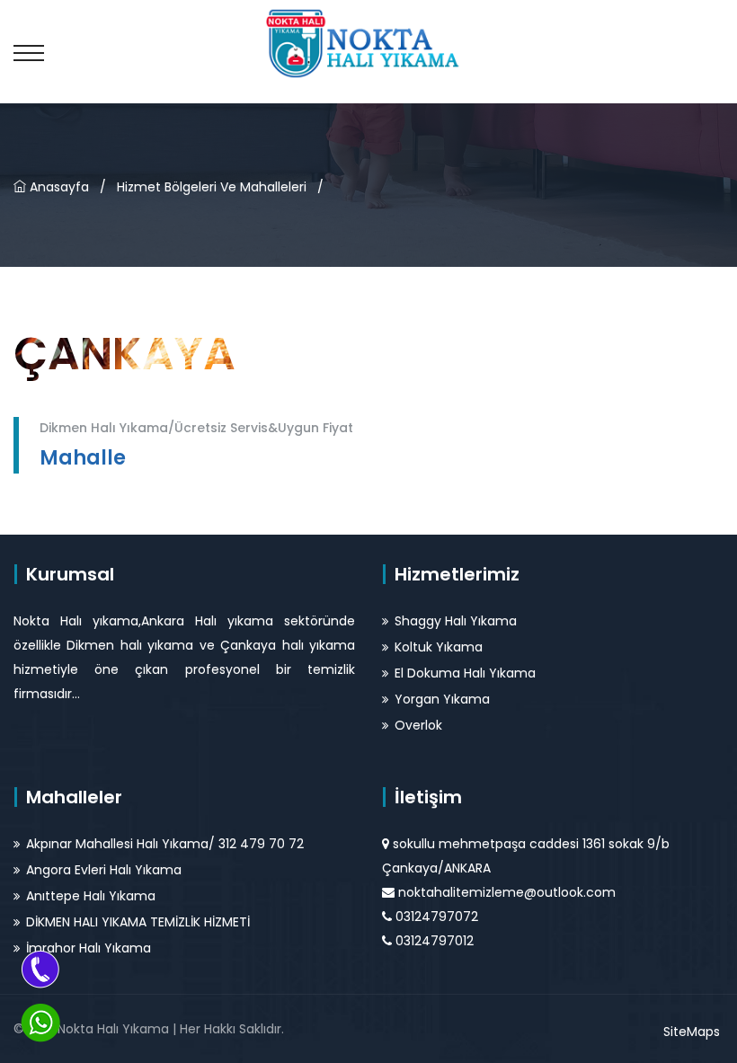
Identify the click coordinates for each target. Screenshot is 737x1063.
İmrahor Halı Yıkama (88, 948)
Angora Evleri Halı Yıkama (104, 870)
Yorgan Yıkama (442, 699)
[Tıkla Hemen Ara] (40, 968)
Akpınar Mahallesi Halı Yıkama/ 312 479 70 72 (165, 844)
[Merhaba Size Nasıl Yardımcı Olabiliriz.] (40, 1022)
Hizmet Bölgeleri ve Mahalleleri (211, 187)
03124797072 (436, 917)
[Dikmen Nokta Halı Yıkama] (368, 42)
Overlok (418, 725)
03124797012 (434, 941)
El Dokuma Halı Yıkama (465, 673)
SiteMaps (691, 1032)
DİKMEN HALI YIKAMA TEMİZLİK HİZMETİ (138, 922)
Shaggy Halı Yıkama (456, 621)
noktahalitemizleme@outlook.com (507, 892)
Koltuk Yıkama (439, 647)
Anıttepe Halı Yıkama (90, 896)
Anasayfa (57, 187)
